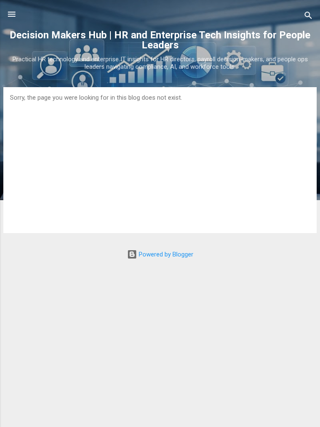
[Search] (308, 17)
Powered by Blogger (165, 254)
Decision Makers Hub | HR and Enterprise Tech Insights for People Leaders (160, 40)
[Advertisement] (160, 163)
